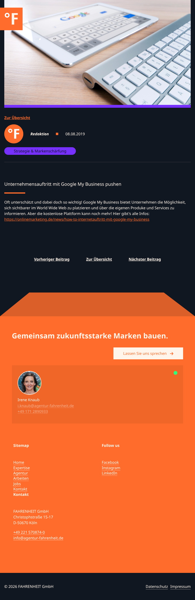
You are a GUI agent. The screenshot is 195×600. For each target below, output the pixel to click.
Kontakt (20, 489)
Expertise (21, 467)
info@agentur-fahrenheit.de (38, 538)
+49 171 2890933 (33, 411)
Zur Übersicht (17, 117)
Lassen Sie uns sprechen (145, 353)
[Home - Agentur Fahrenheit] (11, 19)
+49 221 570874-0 (29, 532)
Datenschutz (157, 586)
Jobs (17, 483)
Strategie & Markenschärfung (40, 151)
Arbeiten (21, 478)
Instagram (111, 467)
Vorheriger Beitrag (51, 259)
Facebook (110, 462)
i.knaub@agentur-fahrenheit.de (46, 405)
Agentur (20, 473)
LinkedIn (109, 473)
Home (18, 462)
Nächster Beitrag (145, 259)
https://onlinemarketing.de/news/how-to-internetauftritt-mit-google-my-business (76, 219)
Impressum (180, 586)
